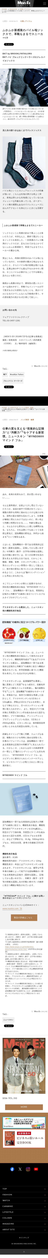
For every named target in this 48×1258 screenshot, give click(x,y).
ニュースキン (8, 1020)
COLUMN (7, 1218)
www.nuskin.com (11, 908)
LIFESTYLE (14, 408)
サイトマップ (24, 1238)
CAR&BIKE (8, 1206)
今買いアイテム (25, 9)
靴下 (5, 374)
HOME (4, 9)
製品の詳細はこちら (23, 917)
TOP (5, 1189)
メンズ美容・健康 (27, 408)
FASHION (13, 9)
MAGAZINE (8, 1224)
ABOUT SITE (9, 1230)
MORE (24, 1107)
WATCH (6, 1201)
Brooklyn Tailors (16, 374)
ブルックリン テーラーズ (12, 381)
